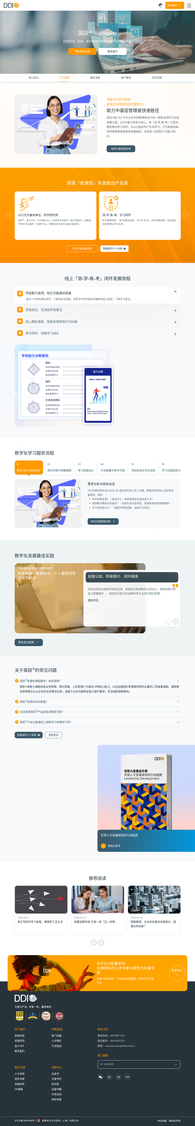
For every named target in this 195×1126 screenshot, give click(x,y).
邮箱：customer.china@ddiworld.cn (116, 1046)
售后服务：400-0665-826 (111, 1041)
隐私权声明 (174, 1121)
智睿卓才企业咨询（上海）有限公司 (60, 1121)
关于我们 (20, 1029)
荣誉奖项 (20, 1041)
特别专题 (57, 1099)
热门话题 (57, 1035)
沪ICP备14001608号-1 (25, 1121)
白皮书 (55, 1073)
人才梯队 (57, 1041)
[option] (55, 215)
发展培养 (20, 1084)
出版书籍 (57, 1089)
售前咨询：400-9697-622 (111, 1035)
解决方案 (20, 1067)
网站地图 (162, 1121)
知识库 (55, 1084)
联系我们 (112, 51)
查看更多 (53, 735)
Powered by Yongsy (91, 1121)
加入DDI (19, 1046)
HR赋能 (19, 1089)
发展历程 (20, 1035)
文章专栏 (57, 1079)
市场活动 (57, 1094)
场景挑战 (57, 1029)
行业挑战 (57, 1046)
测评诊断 (20, 1079)
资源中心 (57, 1067)
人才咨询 (20, 1073)
